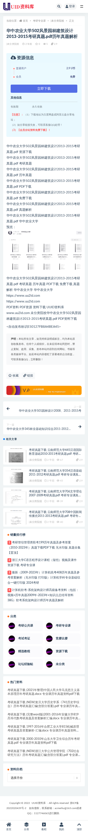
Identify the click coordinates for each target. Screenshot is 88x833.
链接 (29, 375)
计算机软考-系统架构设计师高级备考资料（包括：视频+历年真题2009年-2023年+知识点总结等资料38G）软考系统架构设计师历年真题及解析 (43, 595)
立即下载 (44, 88)
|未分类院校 (57, 20)
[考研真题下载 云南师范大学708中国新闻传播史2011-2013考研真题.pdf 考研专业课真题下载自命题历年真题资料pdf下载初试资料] (16, 518)
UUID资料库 (39, 803)
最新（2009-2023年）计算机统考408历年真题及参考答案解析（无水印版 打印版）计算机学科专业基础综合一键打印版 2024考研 (43, 577)
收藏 (15, 375)
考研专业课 (39, 20)
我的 (61, 829)
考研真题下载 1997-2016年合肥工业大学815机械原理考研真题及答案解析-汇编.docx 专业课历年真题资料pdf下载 (43, 730)
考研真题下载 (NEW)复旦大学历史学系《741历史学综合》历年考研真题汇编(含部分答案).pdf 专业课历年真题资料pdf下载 (43, 706)
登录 (72, 6)
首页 (25, 20)
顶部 (79, 829)
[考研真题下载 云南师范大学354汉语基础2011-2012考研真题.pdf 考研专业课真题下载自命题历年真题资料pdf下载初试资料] (16, 477)
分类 (26, 829)
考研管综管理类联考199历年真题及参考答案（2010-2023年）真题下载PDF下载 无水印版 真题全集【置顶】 (44, 547)
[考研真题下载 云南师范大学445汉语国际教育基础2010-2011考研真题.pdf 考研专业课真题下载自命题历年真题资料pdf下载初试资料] (16, 456)
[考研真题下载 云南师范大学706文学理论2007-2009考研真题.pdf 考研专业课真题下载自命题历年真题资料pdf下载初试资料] (16, 498)
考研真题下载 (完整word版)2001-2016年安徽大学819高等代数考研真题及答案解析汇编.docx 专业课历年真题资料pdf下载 (43, 718)
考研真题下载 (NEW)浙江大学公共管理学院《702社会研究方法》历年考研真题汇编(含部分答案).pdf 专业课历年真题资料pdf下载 (43, 755)
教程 (44, 829)
